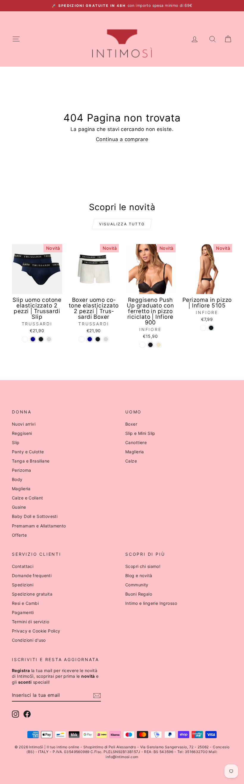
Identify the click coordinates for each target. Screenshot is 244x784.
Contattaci (22, 566)
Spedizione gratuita (32, 593)
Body (17, 479)
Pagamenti (23, 612)
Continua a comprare (122, 139)
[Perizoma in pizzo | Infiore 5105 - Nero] (211, 328)
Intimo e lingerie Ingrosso (151, 603)
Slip (16, 442)
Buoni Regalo (138, 593)
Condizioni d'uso (29, 640)
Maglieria (21, 488)
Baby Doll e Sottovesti (34, 516)
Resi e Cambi (25, 603)
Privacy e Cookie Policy (36, 630)
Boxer (131, 424)
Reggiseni (22, 433)
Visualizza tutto (122, 224)
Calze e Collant (27, 497)
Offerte (19, 535)
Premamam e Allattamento (39, 525)
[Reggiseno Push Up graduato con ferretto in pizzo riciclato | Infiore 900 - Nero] (150, 345)
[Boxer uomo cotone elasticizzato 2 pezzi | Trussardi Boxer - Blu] (90, 339)
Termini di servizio (30, 621)
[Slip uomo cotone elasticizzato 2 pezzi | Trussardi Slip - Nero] (41, 339)
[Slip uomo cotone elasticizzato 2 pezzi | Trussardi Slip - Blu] (33, 339)
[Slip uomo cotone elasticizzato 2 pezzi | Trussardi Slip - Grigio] (49, 339)
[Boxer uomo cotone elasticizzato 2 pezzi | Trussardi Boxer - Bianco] (82, 339)
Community (136, 584)
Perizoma (21, 470)
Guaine (19, 507)
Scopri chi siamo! (142, 566)
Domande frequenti (31, 575)
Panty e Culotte (28, 451)
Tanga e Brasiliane (31, 460)
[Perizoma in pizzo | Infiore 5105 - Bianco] (203, 328)
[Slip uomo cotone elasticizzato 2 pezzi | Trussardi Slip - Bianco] (25, 339)
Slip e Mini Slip (140, 433)
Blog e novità (138, 575)
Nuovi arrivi (23, 424)
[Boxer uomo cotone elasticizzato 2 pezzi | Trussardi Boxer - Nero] (98, 339)
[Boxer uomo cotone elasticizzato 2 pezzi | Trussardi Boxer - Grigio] (106, 339)
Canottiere (136, 442)
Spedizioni (22, 584)
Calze (131, 460)
